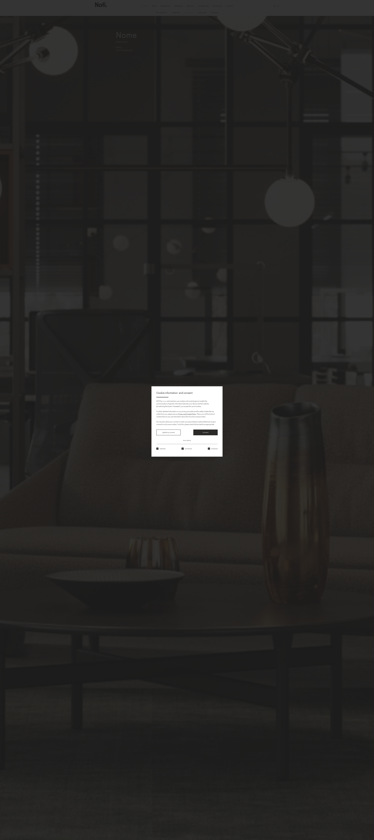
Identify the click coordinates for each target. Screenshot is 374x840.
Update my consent (168, 432)
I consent (205, 432)
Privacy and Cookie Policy (187, 414)
